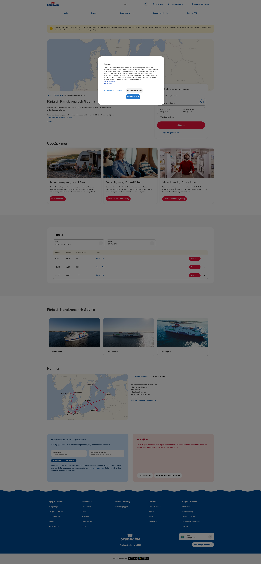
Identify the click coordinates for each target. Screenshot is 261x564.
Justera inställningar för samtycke (113, 90)
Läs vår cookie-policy (110, 81)
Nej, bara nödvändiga (134, 90)
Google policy (108, 83)
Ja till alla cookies (133, 97)
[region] (131, 80)
